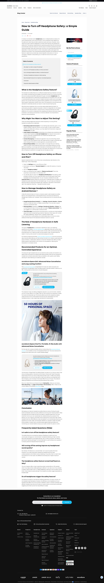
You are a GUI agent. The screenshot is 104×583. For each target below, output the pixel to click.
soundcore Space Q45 (29, 266)
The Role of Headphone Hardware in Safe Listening (35, 75)
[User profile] (94, 5)
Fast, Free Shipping (23, 524)
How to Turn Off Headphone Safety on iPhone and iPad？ (36, 69)
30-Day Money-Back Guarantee (42, 524)
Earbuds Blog (70, 13)
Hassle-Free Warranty (62, 524)
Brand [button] (18, 529)
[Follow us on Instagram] (76, 548)
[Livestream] (96, 5)
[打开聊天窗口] (101, 577)
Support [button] (60, 529)
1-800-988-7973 (24, 513)
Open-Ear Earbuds (54, 13)
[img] (41, 570)
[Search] (89, 5)
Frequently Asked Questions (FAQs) (31, 83)
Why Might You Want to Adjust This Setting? (33, 67)
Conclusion (26, 80)
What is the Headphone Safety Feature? (32, 64)
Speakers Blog (78, 13)
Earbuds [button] (44, 529)
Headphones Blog (70, 137)
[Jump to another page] (23, 36)
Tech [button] (76, 529)
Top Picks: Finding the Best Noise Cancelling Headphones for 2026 (74, 147)
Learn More (37, 287)
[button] (85, 13)
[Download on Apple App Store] (70, 564)
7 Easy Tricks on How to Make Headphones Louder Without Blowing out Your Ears (74, 141)
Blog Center (21, 13)
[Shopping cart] (91, 5)
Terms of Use (76, 58)
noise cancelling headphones (44, 236)
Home (23, 22)
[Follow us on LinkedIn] (85, 548)
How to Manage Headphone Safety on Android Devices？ (36, 72)
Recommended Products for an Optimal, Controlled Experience (37, 78)
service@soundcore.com (53, 513)
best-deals (38, 386)
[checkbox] (42, 505)
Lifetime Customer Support (81, 524)
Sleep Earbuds (62, 13)
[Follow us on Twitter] (82, 548)
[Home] (12, 5)
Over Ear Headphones (38, 229)
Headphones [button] (37, 529)
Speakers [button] (52, 529)
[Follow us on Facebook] (79, 548)
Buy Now (48, 287)
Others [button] (67, 529)
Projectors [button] (27, 529)
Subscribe (74, 56)
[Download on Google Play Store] (70, 562)
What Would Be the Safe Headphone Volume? (73, 135)
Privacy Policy (70, 59)
